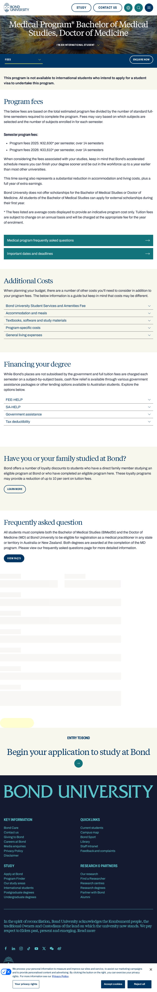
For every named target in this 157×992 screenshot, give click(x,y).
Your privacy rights (26, 984)
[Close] (151, 969)
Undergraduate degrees (20, 897)
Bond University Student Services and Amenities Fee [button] (46, 306)
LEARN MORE (14, 489)
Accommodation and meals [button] (26, 313)
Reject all (139, 984)
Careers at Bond (15, 841)
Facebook (6, 948)
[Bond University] (16, 8)
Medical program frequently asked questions (40, 240)
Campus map (89, 832)
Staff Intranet (89, 846)
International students (19, 887)
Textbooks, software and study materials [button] (36, 320)
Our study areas (14, 883)
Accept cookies (113, 984)
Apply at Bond (13, 874)
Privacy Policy (13, 850)
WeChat (52, 948)
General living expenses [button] (24, 335)
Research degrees (92, 887)
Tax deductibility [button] (18, 422)
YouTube (36, 948)
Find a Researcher (92, 878)
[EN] (128, 7)
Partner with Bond (92, 892)
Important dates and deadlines (30, 254)
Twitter (44, 948)
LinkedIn (13, 948)
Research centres (92, 883)
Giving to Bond (14, 837)
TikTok (29, 948)
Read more (86, 930)
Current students (91, 827)
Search (138, 7)
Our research (89, 874)
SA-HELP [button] (13, 407)
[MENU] (149, 7)
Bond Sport (88, 837)
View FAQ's (14, 558)
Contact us (107, 7)
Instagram (21, 948)
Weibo (59, 948)
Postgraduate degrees (19, 892)
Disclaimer (11, 855)
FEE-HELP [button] (14, 400)
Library (85, 841)
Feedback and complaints (97, 850)
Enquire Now (141, 59)
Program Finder (14, 878)
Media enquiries (15, 846)
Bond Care (11, 827)
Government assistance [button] (24, 414)
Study (81, 7)
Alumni (85, 897)
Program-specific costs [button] (23, 328)
